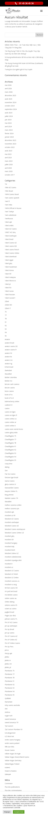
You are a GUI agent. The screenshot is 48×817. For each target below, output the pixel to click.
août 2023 (8, 151)
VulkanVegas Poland (12, 764)
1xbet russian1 (10, 298)
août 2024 (8, 113)
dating (7, 467)
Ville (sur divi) (9, 747)
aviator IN (8, 353)
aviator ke (8, 357)
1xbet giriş (8, 263)
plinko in (8, 660)
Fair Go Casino (10, 474)
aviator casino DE (11, 346)
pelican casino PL (11, 619)
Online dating (9, 602)
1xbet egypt (9, 260)
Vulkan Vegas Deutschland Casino (17, 757)
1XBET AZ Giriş (10, 232)
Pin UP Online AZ (11, 640)
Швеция (8, 774)
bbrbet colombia (11, 377)
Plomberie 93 (9, 688)
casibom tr (9, 405)
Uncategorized (10, 733)
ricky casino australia (12, 705)
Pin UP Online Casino (12, 643)
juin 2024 (8, 120)
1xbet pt (8, 284)
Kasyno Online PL (11, 491)
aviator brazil (9, 343)
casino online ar (10, 422)
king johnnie (9, 495)
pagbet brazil (9, 612)
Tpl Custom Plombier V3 (13, 729)
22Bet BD (8, 305)
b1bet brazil (9, 367)
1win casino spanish (12, 198)
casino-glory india (11, 432)
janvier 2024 (9, 137)
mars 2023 (9, 161)
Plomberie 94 (9, 691)
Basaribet (8, 374)
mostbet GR (9, 539)
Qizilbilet (8, 698)
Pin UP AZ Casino (11, 622)
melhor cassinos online (13, 505)
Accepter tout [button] (18, 812)
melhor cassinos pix (12, 508)
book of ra (8, 395)
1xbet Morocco (10, 281)
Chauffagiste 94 (10, 457)
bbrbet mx (8, 381)
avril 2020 (8, 168)
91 (6, 322)
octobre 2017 (10, 175)
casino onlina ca (10, 419)
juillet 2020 (9, 164)
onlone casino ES (11, 605)
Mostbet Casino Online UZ (14, 533)
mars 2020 (9, 171)
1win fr (7, 201)
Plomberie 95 (9, 695)
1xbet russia (9, 291)
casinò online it (10, 426)
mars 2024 (9, 130)
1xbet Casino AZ (11, 243)
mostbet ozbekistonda (13, 557)
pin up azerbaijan (11, 626)
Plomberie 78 (9, 678)
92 (6, 325)
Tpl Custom (9, 726)
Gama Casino (10, 481)
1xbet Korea (9, 270)
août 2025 (8, 99)
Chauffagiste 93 (10, 453)
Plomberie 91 (9, 681)
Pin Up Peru (9, 647)
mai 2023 (8, 154)
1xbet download (10, 256)
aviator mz (9, 360)
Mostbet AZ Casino (12, 519)
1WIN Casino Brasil (12, 194)
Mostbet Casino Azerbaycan (15, 529)
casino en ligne (10, 412)
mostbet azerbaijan (12, 522)
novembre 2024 (10, 102)
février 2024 (9, 133)
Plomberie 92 (9, 685)
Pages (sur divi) (10, 615)
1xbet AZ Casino (11, 229)
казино (7, 767)
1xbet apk (8, 222)
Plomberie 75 (9, 671)
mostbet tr (9, 564)
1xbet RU (8, 287)
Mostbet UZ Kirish (11, 574)
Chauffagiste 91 (10, 446)
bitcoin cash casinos (12, 384)
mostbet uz (9, 567)
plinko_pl (8, 667)
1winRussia (9, 218)
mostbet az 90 (10, 515)
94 (6, 332)
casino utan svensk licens (14, 429)
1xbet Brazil (9, 239)
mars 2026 (9, 92)
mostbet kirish (10, 550)
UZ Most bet (9, 736)
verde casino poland (12, 743)
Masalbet (8, 501)
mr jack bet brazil (11, 591)
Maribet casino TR (11, 498)
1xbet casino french (12, 249)
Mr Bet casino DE (11, 588)
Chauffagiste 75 (10, 436)
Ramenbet (8, 702)
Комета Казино (11, 771)
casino (7, 408)
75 (6, 312)
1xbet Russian (10, 294)
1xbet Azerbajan (11, 236)
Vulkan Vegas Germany (13, 760)
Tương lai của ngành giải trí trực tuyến (18, 69)
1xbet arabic (9, 225)
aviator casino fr (11, 350)
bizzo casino (9, 391)
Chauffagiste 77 (10, 439)
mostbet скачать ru (12, 581)
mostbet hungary (11, 543)
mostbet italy (9, 546)
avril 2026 (8, 88)
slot (6, 709)
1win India (8, 205)
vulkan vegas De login (13, 754)
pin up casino (9, 633)
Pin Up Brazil (9, 629)
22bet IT (8, 308)
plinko (7, 657)
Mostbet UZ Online (12, 577)
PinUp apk (8, 653)
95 (6, 336)
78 (6, 319)
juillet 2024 (9, 116)
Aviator (7, 339)
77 (6, 315)
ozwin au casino (10, 609)
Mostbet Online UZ (12, 553)
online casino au (11, 598)
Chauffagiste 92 (10, 450)
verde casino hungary (12, 740)
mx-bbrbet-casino (11, 595)
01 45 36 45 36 (26, 3)
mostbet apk (9, 512)
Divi (6, 470)
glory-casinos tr (10, 484)
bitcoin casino (10, 388)
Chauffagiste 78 (10, 443)
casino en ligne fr (11, 415)
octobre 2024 (10, 106)
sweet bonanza (10, 719)
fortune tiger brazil (11, 477)
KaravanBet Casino (12, 488)
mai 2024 (8, 123)
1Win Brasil (9, 191)
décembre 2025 (10, 95)
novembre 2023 (10, 144)
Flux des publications (12, 787)
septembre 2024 (11, 109)
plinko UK (8, 664)
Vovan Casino (10, 750)
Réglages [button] (7, 812)
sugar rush (8, 716)
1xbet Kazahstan (11, 267)
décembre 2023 (10, 140)
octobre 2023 (10, 147)
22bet (7, 301)
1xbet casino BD (11, 246)
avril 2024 (8, 126)
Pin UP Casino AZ (11, 636)
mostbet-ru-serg (11, 584)
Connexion (9, 783)
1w (6, 184)
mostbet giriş (9, 536)
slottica (7, 712)
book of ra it (9, 398)
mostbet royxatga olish (13, 560)
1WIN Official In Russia (13, 208)
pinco (7, 650)
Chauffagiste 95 (10, 460)
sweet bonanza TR (11, 722)
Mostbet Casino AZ (12, 526)
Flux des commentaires (13, 790)
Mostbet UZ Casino (12, 571)
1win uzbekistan (10, 215)
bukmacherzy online (12, 401)
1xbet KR (8, 274)
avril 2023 (8, 157)
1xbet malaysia (10, 277)
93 (6, 329)
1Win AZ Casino (10, 187)
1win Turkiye (9, 211)
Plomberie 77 (9, 674)
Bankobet (8, 370)
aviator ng (8, 363)
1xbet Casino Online (12, 253)
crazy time (8, 464)
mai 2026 (8, 85)
